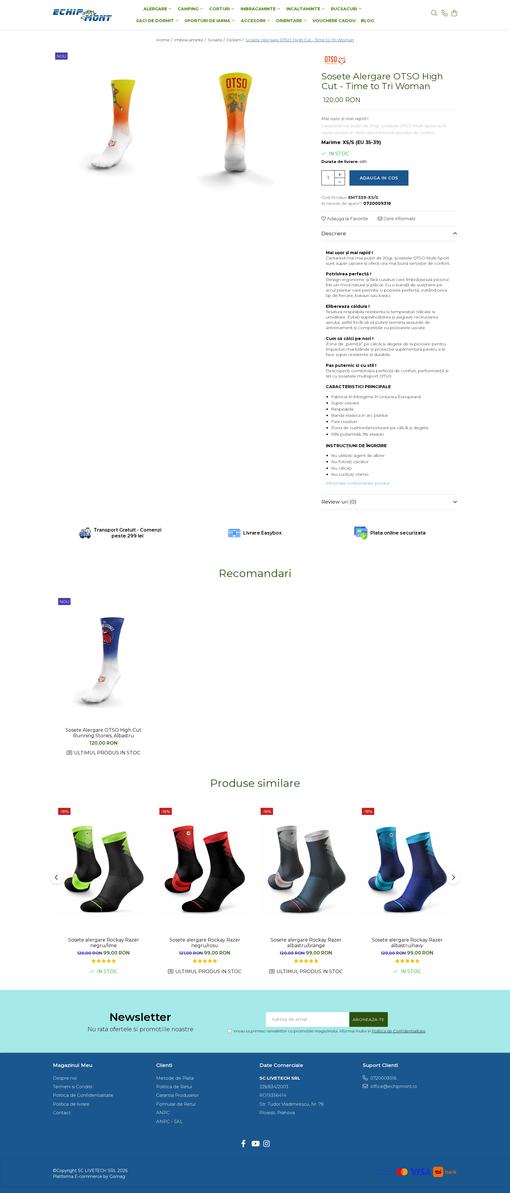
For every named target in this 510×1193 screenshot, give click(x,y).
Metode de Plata (175, 1078)
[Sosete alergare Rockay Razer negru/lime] (103, 869)
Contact (62, 1112)
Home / (164, 40)
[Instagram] (266, 1144)
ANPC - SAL (169, 1121)
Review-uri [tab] (338, 502)
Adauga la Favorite (347, 218)
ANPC (163, 1112)
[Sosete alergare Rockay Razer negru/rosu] (204, 869)
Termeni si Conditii (72, 1086)
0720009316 (382, 1078)
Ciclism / (236, 40)
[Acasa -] (90, 15)
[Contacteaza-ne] (445, 13)
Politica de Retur (174, 1086)
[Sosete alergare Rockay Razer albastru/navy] (407, 869)
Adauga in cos (379, 178)
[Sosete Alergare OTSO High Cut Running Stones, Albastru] (103, 660)
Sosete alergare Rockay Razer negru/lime (103, 942)
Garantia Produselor (177, 1095)
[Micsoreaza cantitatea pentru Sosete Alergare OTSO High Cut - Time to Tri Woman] (339, 181)
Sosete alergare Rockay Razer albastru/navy (407, 942)
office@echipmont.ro (393, 1086)
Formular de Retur (176, 1104)
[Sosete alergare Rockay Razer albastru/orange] (306, 869)
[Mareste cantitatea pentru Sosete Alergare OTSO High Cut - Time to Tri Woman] (339, 174)
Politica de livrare (71, 1104)
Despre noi (65, 1078)
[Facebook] (243, 1144)
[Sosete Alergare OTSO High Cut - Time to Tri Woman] (113, 123)
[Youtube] (255, 1144)
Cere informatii (398, 218)
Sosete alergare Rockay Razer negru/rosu (204, 942)
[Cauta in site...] (434, 13)
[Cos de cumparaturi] (454, 13)
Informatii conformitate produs (358, 483)
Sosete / (217, 40)
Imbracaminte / (190, 40)
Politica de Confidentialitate (399, 1031)
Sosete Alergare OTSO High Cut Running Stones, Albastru (103, 732)
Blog (367, 20)
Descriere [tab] (333, 233)
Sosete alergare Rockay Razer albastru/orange (306, 942)
